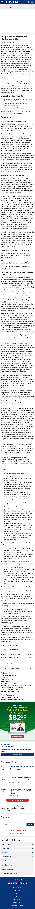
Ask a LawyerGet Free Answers (7, 745)
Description (9, 111)
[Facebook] (14, 883)
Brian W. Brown (19, 687)
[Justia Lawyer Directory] (26, 883)
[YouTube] (11, 883)
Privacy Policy (17, 902)
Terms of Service (17, 899)
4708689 (3, 657)
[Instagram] (16, 883)
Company (17, 893)
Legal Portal (17, 890)
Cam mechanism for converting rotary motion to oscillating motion (18, 100)
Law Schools (6, 857)
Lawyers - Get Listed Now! (17, 830)
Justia (2, 6)
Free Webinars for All (8, 762)
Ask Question (17, 755)
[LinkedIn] (9, 883)
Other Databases (8, 869)
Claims (17, 111)
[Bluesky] (21, 883)
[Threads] (19, 883)
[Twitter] (24, 883)
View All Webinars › (17, 800)
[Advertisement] (17, 21)
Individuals (6, 848)
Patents (8, 6)
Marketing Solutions (9, 873)
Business (5, 853)
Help (17, 896)
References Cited (26, 111)
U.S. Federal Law (8, 861)
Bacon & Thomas (13, 689)
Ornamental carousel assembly (14, 108)
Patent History (6, 113)
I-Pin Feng (22, 685)
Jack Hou (11, 42)
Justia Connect (17, 887)
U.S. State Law (7, 865)
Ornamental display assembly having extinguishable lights (16, 104)
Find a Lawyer (6, 817)
